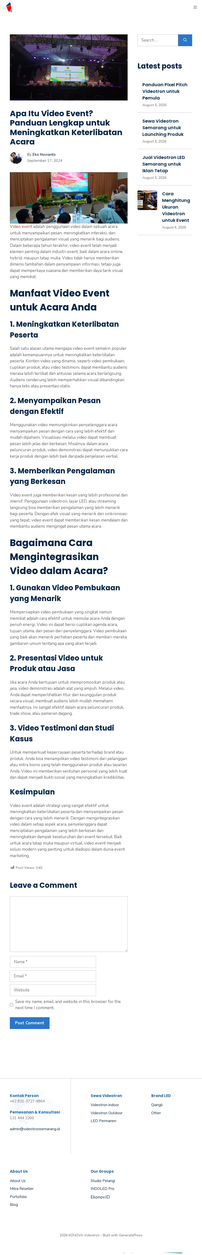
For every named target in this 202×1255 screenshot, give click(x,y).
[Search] (185, 40)
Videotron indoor (105, 1104)
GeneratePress (130, 1235)
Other (156, 1113)
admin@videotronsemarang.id (35, 1129)
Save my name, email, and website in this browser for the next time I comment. (68, 1005)
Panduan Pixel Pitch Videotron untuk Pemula (164, 91)
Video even (20, 226)
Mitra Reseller (22, 1188)
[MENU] (195, 7)
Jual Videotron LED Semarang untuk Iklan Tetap (163, 164)
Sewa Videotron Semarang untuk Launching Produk (163, 127)
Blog (14, 1204)
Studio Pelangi (103, 1180)
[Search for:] (157, 40)
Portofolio (18, 1196)
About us (18, 1180)
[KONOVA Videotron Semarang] (7, 7)
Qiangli (157, 1104)
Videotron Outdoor (106, 1113)
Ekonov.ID (100, 1197)
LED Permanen (103, 1120)
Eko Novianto (44, 154)
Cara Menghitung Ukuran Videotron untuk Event (176, 207)
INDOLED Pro (102, 1188)
